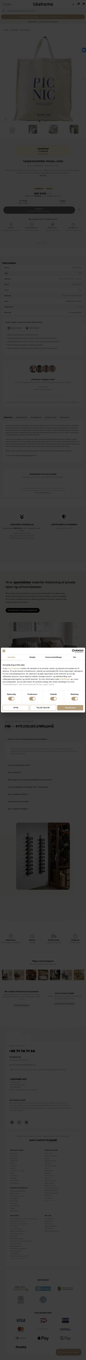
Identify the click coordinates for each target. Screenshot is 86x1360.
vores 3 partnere (14, 668)
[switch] (32, 699)
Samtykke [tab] (11, 657)
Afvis (15, 708)
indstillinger (65, 679)
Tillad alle (70, 708)
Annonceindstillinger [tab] (53, 657)
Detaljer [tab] (32, 657)
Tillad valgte (43, 708)
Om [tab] (74, 657)
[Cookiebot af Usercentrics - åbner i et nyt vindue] (73, 651)
